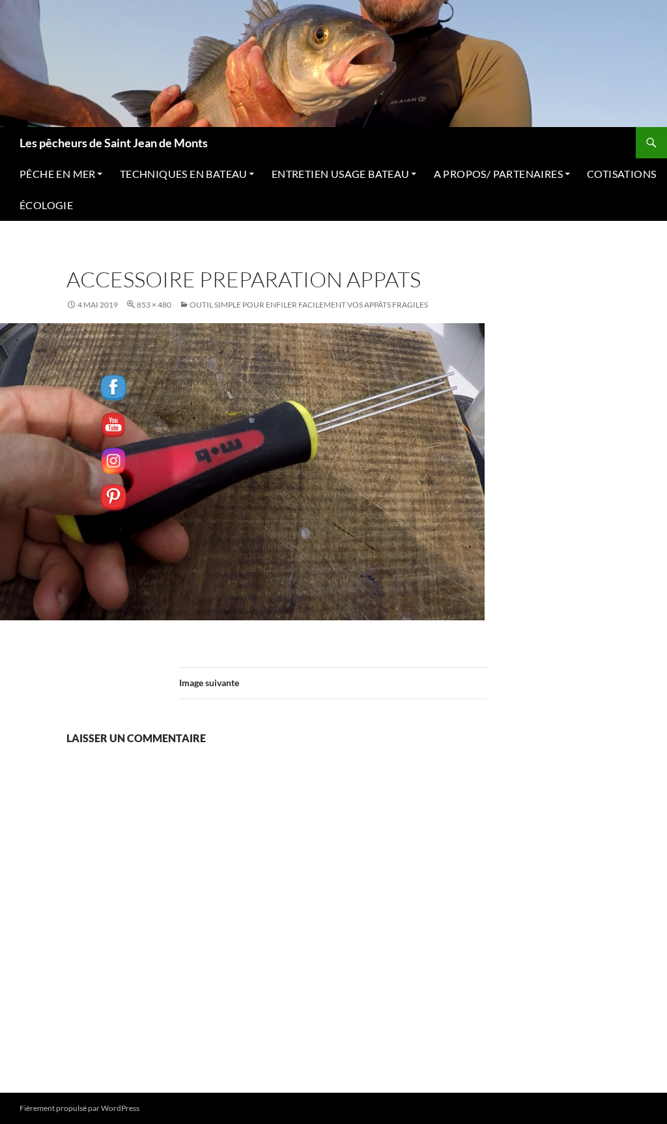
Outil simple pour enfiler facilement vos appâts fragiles (309, 305)
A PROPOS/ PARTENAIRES (498, 173)
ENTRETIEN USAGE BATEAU (341, 173)
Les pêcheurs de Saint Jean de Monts (114, 143)
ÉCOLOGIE (46, 205)
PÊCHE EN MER (58, 173)
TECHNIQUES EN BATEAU (184, 173)
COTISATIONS (621, 173)
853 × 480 (154, 305)
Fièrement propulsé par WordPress (79, 1108)
